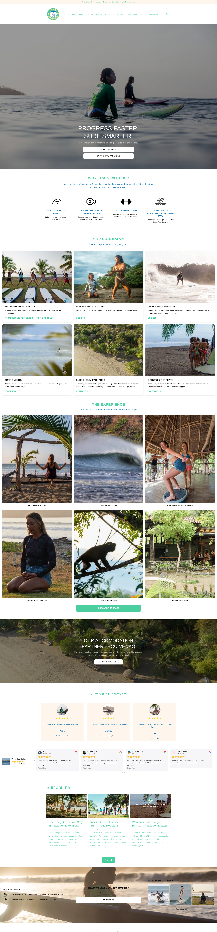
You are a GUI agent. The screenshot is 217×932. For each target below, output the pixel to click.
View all (108, 860)
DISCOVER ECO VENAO (108, 662)
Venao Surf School (105, 931)
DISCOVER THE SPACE (108, 608)
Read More (42, 768)
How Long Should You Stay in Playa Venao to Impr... (66, 824)
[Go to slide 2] (124, 772)
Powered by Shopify (117, 931)
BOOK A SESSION (109, 149)
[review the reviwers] (76, 753)
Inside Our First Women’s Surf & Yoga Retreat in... (106, 824)
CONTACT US (108, 900)
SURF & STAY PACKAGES (108, 156)
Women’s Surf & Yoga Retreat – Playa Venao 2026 (149, 824)
